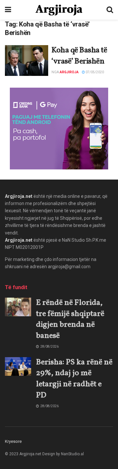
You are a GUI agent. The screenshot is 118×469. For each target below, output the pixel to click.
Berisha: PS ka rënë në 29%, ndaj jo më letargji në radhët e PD (74, 379)
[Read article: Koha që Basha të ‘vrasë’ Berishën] (26, 60)
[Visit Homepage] (58, 10)
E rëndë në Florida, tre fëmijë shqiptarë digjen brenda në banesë (70, 319)
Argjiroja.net (18, 196)
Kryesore (13, 441)
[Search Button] (110, 10)
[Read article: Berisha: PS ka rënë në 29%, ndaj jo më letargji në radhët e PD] (18, 366)
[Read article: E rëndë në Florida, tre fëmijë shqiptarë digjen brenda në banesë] (18, 307)
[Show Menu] (8, 10)
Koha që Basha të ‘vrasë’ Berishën (79, 56)
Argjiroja (69, 72)
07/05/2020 (94, 72)
